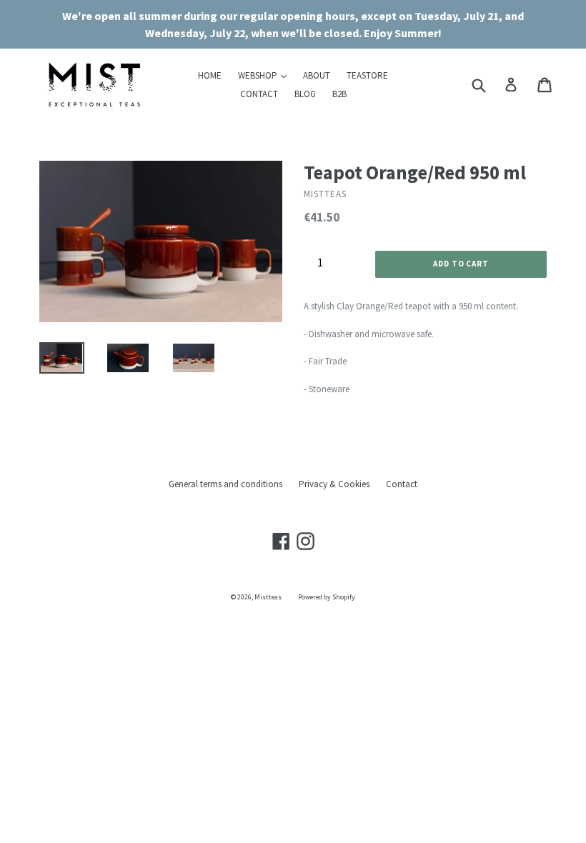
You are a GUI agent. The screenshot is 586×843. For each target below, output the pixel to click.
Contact (401, 484)
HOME (210, 75)
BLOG (305, 94)
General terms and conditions (225, 484)
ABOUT (316, 75)
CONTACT (259, 94)
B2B (339, 94)
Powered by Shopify (326, 597)
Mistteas (268, 597)
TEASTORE (367, 75)
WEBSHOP (266, 75)
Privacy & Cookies (334, 484)
